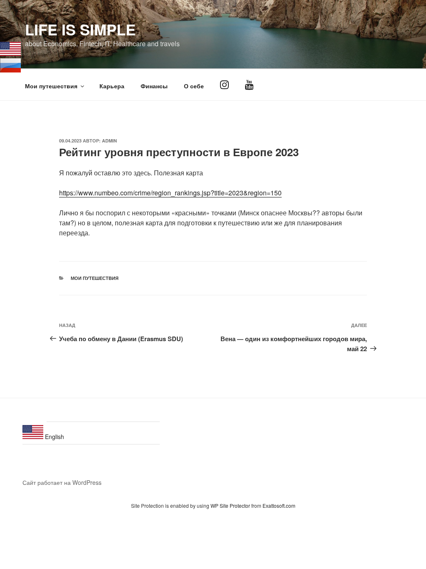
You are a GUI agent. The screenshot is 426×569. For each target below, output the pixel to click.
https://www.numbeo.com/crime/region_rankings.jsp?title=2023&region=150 (170, 192)
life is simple (80, 29)
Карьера (111, 86)
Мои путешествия (51, 86)
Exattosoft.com (279, 505)
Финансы (154, 86)
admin (109, 140)
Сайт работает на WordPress (62, 482)
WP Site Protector (230, 505)
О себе (194, 86)
